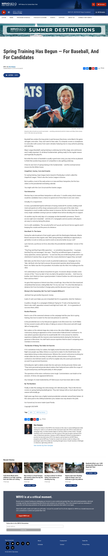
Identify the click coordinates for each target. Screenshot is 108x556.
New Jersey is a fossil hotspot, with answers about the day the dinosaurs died (33, 477)
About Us (71, 17)
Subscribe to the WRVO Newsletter (17, 523)
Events (52, 17)
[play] (3, 12)
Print (102, 68)
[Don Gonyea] (28, 429)
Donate (102, 4)
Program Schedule (23, 17)
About (39, 540)
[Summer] (54, 30)
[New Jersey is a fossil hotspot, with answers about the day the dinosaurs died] (33, 467)
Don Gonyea (12, 67)
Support (62, 17)
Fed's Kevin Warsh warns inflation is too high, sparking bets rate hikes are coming (12, 477)
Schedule (40, 544)
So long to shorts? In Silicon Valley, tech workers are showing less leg (53, 477)
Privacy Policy (86, 544)
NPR (31, 412)
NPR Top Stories (41, 412)
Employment (63, 540)
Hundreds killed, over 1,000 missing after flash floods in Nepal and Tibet (94, 465)
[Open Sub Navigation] (7, 17)
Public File (84, 540)
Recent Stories (8, 460)
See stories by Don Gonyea (43, 445)
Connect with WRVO (85, 17)
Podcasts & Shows (40, 17)
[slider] (11, 12)
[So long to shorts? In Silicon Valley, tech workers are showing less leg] (54, 467)
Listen (4, 17)
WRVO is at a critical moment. (34, 497)
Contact (62, 544)
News (11, 17)
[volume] (8, 12)
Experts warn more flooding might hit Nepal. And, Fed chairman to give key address (74, 477)
